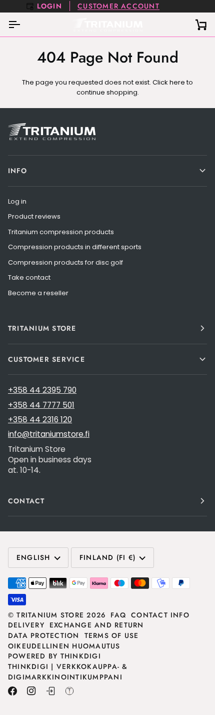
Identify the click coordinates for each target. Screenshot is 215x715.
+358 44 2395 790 (42, 390)
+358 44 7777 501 (41, 405)
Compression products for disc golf (65, 262)
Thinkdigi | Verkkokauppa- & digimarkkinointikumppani (68, 671)
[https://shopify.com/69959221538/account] (50, 690)
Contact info (160, 615)
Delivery (26, 625)
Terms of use (111, 635)
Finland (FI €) (108, 557)
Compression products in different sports (75, 247)
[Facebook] (12, 690)
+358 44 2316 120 (40, 419)
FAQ (118, 615)
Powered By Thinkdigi (54, 656)
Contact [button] (26, 501)
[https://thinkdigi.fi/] (69, 690)
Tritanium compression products (61, 232)
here (177, 82)
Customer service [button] (46, 359)
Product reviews (34, 216)
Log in (17, 201)
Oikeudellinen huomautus (64, 646)
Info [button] (17, 171)
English (33, 557)
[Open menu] (23, 25)
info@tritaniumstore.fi (49, 434)
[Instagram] (31, 690)
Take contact (29, 277)
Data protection (44, 635)
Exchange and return (97, 625)
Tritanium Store (50, 615)
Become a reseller (38, 293)
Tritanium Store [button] (42, 328)
